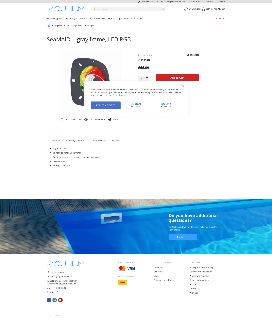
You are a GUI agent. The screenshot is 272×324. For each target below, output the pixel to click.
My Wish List (194, 8)
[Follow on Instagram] (54, 300)
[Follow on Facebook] (49, 300)
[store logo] (66, 9)
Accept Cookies (105, 105)
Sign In (209, 8)
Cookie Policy (118, 95)
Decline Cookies (166, 105)
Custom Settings (136, 105)
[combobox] (128, 9)
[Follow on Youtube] (60, 300)
